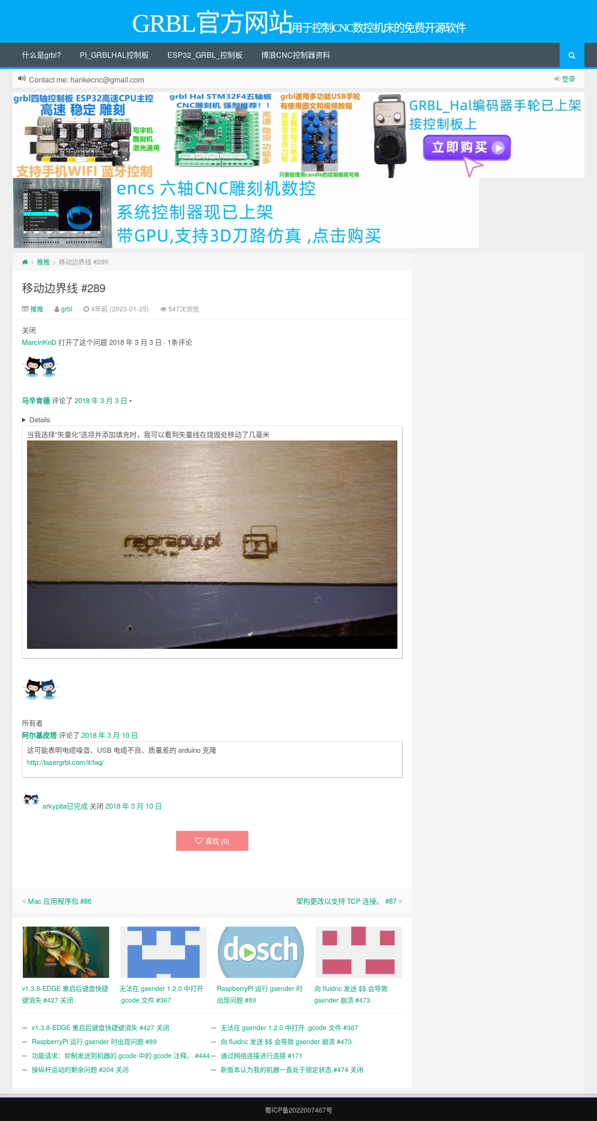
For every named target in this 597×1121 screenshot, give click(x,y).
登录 (568, 78)
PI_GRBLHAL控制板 (114, 54)
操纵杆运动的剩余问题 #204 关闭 (80, 1069)
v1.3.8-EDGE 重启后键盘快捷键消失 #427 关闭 (100, 1027)
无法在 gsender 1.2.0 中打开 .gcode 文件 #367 (289, 1027)
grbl (66, 308)
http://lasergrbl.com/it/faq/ (65, 762)
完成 (81, 806)
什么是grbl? (41, 54)
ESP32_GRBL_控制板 (205, 54)
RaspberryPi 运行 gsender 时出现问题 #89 (94, 1041)
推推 (43, 261)
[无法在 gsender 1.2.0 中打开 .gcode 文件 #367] (163, 951)
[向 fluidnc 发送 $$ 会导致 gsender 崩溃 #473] (358, 951)
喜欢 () (217, 841)
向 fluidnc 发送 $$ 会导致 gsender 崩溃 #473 (286, 1041)
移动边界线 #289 (63, 287)
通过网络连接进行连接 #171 (262, 1055)
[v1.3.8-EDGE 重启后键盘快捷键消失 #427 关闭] (66, 951)
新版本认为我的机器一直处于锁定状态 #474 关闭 (292, 1069)
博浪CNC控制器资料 (295, 54)
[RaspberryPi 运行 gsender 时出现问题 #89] (261, 951)
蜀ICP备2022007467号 (299, 1109)
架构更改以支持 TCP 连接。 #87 (346, 901)
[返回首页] (25, 261)
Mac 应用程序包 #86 (59, 901)
